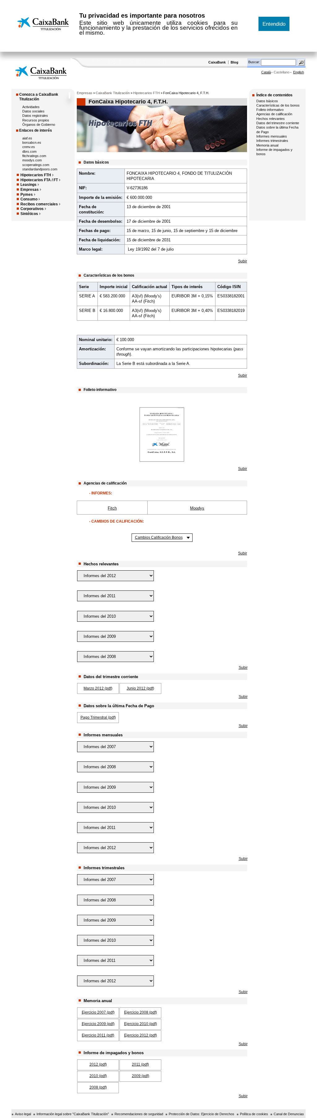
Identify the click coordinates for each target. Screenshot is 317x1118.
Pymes (26, 194)
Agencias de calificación (274, 114)
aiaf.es (27, 138)
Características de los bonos (278, 105)
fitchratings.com (34, 156)
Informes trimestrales (272, 140)
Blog (234, 62)
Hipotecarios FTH (35, 175)
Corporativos (32, 209)
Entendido (274, 24)
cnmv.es (28, 147)
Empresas (29, 189)
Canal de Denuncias (289, 1114)
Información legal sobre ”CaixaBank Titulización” (73, 1114)
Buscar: (254, 62)
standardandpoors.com (39, 169)
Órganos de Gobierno (38, 124)
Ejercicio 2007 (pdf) (98, 1012)
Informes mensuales (271, 136)
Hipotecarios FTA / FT (39, 180)
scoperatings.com (35, 165)
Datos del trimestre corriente (277, 123)
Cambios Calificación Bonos (159, 537)
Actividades (31, 107)
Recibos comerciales (39, 204)
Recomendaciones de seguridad (139, 1114)
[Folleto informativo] (162, 434)
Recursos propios (35, 120)
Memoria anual (267, 145)
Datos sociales (33, 111)
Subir (242, 261)
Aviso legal (23, 1114)
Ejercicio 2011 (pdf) (98, 1035)
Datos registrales (35, 115)
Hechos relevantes (270, 119)
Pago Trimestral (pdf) (98, 717)
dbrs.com (29, 151)
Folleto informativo (270, 110)
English (298, 72)
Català (266, 72)
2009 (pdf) (140, 1076)
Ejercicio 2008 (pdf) (140, 1012)
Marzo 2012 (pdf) (98, 688)
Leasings (28, 184)
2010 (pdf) (98, 1076)
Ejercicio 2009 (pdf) (98, 1024)
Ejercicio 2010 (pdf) (140, 1024)
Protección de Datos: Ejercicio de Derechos (201, 1114)
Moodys (197, 508)
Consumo (28, 199)
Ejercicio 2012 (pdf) (140, 1035)
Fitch (112, 508)
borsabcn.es (31, 142)
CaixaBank (217, 62)
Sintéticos (29, 214)
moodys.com (32, 160)
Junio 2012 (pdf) (140, 688)
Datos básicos (267, 101)
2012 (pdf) (98, 1064)
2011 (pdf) (140, 1064)
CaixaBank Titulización (113, 93)
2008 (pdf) (98, 1087)
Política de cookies (254, 1114)
